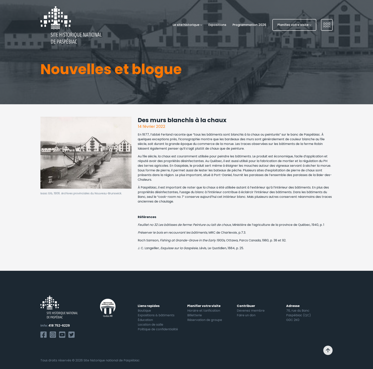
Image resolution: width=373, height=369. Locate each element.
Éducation (145, 320)
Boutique (144, 310)
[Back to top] (328, 350)
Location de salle (150, 324)
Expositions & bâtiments (156, 315)
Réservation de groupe (204, 320)
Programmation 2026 (249, 25)
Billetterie (194, 315)
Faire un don (246, 315)
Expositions (217, 25)
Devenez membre (251, 310)
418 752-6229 (59, 325)
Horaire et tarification (203, 310)
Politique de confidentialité (158, 329)
